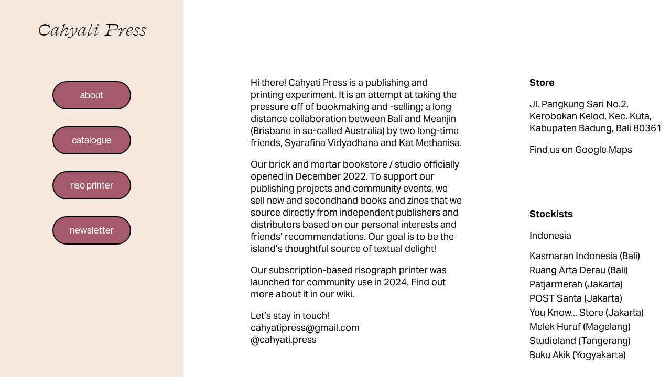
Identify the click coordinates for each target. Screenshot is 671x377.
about (91, 95)
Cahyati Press (92, 29)
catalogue (92, 140)
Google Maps (603, 149)
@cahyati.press (284, 340)
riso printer (91, 185)
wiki (344, 294)
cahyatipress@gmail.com (305, 327)
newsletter (92, 230)
